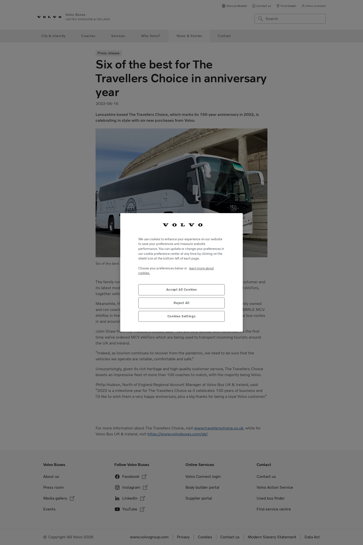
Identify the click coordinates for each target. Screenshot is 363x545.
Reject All (181, 303)
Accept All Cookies (181, 290)
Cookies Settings (181, 316)
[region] (181, 272)
